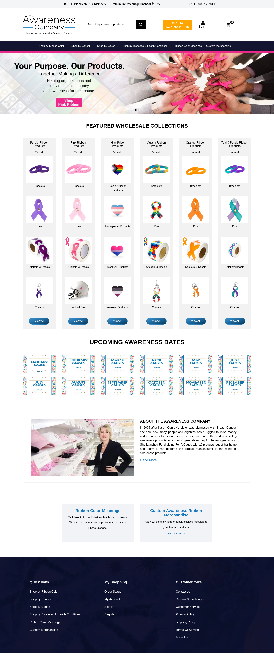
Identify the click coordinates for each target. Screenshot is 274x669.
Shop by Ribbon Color (44, 591)
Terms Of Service (187, 629)
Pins (78, 226)
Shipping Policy (186, 622)
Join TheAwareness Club (177, 25)
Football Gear (78, 307)
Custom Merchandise (44, 629)
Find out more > (176, 533)
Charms (39, 307)
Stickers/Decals (235, 266)
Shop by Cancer (40, 599)
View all (39, 152)
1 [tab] (136, 110)
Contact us (183, 591)
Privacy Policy (185, 614)
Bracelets (39, 185)
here (76, 517)
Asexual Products (117, 307)
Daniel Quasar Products (117, 188)
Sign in (108, 606)
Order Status (112, 591)
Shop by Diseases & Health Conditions (55, 614)
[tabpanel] (137, 82)
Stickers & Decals (39, 266)
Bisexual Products (117, 266)
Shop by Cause (40, 606)
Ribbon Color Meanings (45, 622)
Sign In (203, 26)
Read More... (150, 460)
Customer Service (188, 606)
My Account (112, 599)
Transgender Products (117, 226)
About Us (182, 637)
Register (109, 614)
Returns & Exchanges (190, 599)
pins (39, 226)
